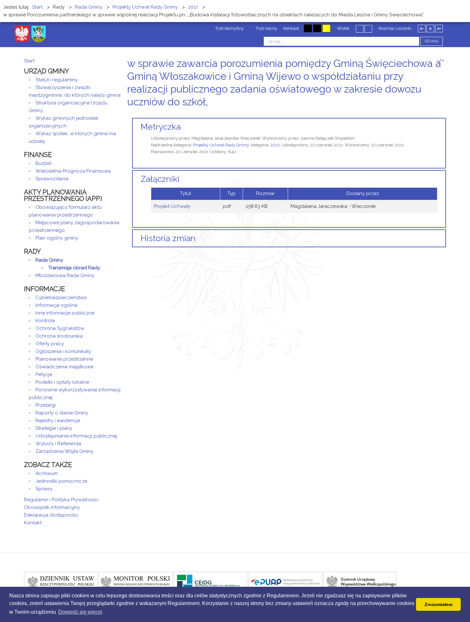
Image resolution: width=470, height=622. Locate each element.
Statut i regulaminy (56, 80)
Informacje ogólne (56, 305)
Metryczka (161, 127)
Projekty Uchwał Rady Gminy (221, 145)
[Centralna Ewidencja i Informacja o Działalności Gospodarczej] (210, 582)
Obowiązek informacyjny (52, 507)
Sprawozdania (51, 179)
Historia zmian (168, 238)
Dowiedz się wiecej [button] (80, 612)
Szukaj (432, 41)
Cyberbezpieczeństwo (61, 297)
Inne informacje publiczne (64, 313)
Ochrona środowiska (59, 336)
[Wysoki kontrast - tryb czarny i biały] (308, 28)
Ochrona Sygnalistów (59, 328)
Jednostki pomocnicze (61, 481)
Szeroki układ (368, 28)
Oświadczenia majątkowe (64, 367)
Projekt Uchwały (172, 206)
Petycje (43, 374)
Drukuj (436, 113)
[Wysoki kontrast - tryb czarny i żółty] (317, 28)
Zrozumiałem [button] (438, 604)
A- (422, 28)
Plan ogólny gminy (56, 238)
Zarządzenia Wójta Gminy (64, 451)
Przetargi (45, 405)
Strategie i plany (53, 428)
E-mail (444, 113)
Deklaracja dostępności (51, 515)
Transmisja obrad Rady (74, 268)
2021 (275, 145)
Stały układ (360, 28)
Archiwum (46, 473)
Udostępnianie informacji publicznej (76, 436)
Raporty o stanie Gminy (61, 413)
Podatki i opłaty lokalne (62, 382)
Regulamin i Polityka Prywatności (61, 500)
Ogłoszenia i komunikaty (63, 351)
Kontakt (33, 523)
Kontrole (45, 320)
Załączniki (160, 179)
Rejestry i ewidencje (57, 420)
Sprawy (43, 489)
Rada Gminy (49, 260)
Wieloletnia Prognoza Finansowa (73, 171)
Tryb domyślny (229, 28)
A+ (439, 28)
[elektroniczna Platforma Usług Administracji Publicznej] (285, 582)
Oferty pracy (49, 344)
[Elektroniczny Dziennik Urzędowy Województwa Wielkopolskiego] (360, 582)
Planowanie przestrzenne (64, 359)
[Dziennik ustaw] (61, 582)
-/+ (440, 60)
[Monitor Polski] (135, 582)
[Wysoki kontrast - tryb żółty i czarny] (326, 28)
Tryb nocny (266, 28)
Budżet (43, 163)
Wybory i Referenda (58, 443)
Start (29, 61)
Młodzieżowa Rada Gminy (64, 275)
